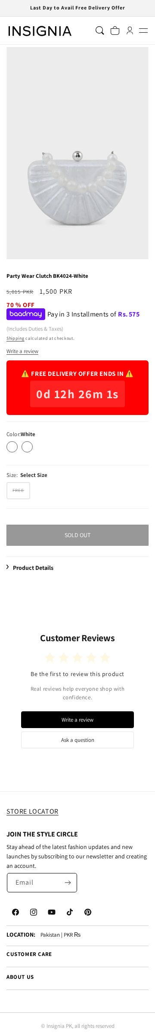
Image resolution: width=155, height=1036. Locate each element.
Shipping (15, 338)
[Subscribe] (67, 883)
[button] (143, 30)
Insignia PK (59, 1026)
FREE (21, 493)
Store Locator (32, 811)
